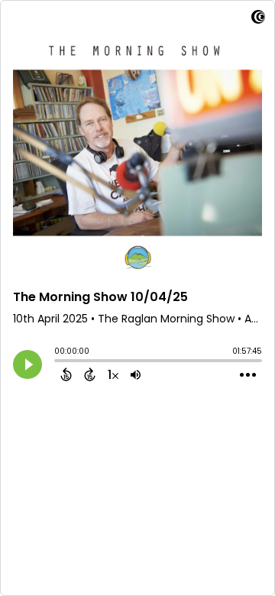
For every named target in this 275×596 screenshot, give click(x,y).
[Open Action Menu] (248, 375)
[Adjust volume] (136, 374)
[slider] (58, 362)
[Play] (27, 364)
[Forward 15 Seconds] (90, 374)
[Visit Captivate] (258, 19)
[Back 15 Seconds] (66, 374)
